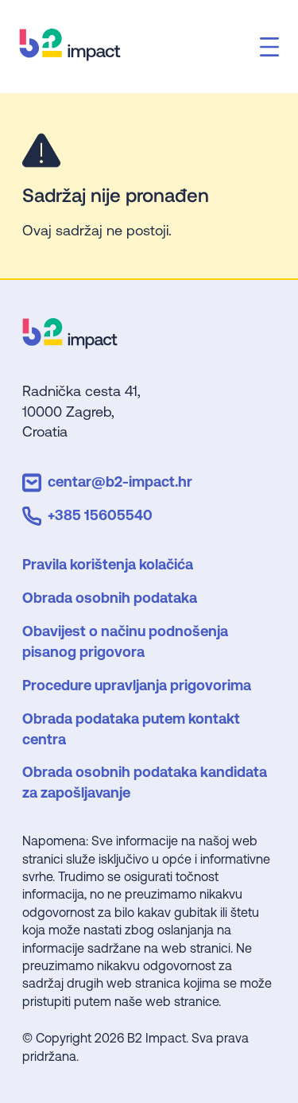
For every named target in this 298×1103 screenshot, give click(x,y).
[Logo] (70, 343)
